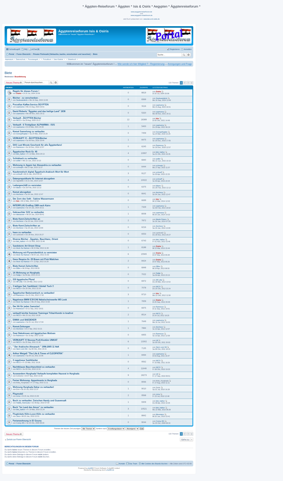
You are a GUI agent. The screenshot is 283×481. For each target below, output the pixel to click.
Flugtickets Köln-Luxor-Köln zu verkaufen (34, 414)
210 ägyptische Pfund (24, 279)
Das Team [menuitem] (133, 464)
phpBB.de (110, 470)
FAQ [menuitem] (26, 49)
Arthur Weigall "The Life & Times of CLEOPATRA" (38, 353)
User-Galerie (58, 59)
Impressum (9, 59)
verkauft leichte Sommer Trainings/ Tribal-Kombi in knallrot (43, 313)
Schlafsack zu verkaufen (25, 158)
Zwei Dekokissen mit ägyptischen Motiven (34, 333)
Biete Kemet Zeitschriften (25, 266)
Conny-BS (20, 423)
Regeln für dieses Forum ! (26, 91)
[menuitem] (34, 49)
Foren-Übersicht (24, 464)
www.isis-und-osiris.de (151, 19)
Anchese (19, 194)
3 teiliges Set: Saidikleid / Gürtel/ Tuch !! (33, 286)
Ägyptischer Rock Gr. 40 (25, 151)
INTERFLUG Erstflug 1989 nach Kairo (31, 205)
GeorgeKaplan (22, 134)
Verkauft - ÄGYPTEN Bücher (27, 118)
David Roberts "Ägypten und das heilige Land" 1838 (39, 111)
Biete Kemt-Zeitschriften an (26, 219)
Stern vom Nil (21, 349)
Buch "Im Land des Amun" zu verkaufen (33, 407)
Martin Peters (161, 219)
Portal (11, 54)
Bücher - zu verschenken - (26, 98)
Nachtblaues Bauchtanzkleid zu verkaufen (34, 367)
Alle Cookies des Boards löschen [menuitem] (154, 464)
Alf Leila (19, 282)
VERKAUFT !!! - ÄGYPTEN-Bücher (30, 138)
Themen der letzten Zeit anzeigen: (67, 428)
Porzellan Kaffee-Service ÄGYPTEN (30, 104)
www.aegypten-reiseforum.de (141, 15)
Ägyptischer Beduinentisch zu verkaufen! (33, 293)
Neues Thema (12, 82)
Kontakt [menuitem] (122, 464)
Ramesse (20, 147)
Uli (157, 340)
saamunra (20, 107)
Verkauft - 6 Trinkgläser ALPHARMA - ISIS (34, 125)
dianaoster (20, 214)
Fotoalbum (47, 59)
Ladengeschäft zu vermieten (27, 185)
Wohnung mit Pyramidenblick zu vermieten (35, 252)
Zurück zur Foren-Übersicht (19, 439)
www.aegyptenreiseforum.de (141, 12)
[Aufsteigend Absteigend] (132, 428)
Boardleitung (20, 77)
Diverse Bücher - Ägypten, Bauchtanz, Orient (35, 239)
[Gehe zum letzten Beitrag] (162, 92)
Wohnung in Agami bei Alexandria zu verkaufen (37, 165)
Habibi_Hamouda (23, 403)
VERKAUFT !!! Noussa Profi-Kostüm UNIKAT (35, 340)
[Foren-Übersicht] (31, 35)
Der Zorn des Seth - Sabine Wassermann (33, 199)
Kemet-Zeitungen (21, 326)
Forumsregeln (33, 59)
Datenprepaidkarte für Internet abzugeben (34, 178)
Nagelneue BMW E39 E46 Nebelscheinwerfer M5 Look (40, 299)
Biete (8, 73)
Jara (18, 416)
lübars (18, 187)
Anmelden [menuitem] (188, 49)
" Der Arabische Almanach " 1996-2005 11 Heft (36, 346)
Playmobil (18, 394)
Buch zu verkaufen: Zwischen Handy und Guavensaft (39, 400)
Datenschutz (20, 59)
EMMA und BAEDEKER (24, 320)
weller (18, 161)
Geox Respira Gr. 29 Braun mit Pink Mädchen (36, 259)
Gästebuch (72, 59)
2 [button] (184, 83)
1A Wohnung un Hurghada (26, 273)
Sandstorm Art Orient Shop (26, 246)
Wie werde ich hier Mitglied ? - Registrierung (126, 64)
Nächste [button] (191, 83)
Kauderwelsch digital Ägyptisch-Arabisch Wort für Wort (41, 172)
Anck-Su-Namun (22, 248)
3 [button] (188, 83)
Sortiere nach (101, 428)
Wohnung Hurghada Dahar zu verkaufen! (33, 387)
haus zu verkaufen (22, 232)
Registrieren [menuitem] (175, 49)
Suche (183, 55)
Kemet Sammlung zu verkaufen (29, 131)
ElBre (18, 268)
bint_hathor (20, 154)
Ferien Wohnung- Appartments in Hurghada (35, 380)
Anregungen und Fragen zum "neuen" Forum (177, 64)
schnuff (19, 174)
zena (18, 396)
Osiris (18, 93)
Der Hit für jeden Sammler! (26, 306)
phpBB (90, 468)
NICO (18, 120)
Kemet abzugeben (22, 192)
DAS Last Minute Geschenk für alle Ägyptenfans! (37, 145)
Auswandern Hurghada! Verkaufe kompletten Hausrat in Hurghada (46, 373)
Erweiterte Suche (188, 55)
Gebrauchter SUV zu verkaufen (28, 212)
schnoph (19, 167)
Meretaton (160, 414)
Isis (157, 118)
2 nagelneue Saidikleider (25, 360)
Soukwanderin (22, 100)
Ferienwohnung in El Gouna (27, 420)
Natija (18, 275)
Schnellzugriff (14, 49)
